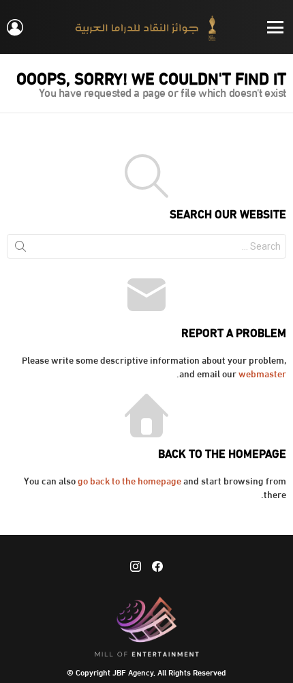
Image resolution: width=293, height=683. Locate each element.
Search (20, 249)
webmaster (262, 373)
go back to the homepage (129, 480)
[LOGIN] (15, 27)
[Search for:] (146, 246)
